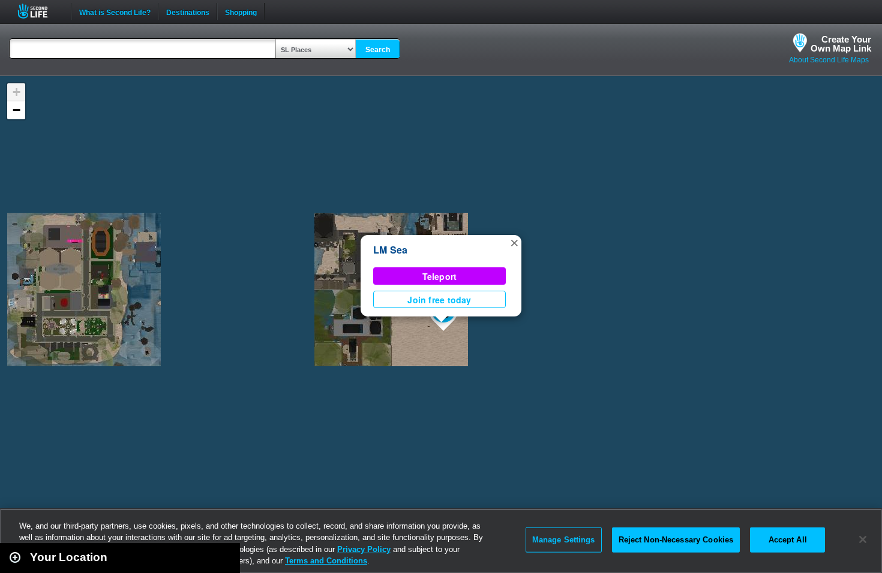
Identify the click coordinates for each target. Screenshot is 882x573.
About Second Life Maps (829, 60)
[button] (514, 242)
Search (377, 50)
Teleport (439, 276)
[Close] (863, 539)
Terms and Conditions (326, 560)
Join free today (439, 300)
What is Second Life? (115, 11)
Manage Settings (563, 539)
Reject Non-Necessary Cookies (676, 539)
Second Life (39, 11)
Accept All (788, 539)
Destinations (187, 11)
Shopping (241, 11)
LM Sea (390, 250)
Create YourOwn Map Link (841, 43)
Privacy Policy (364, 549)
